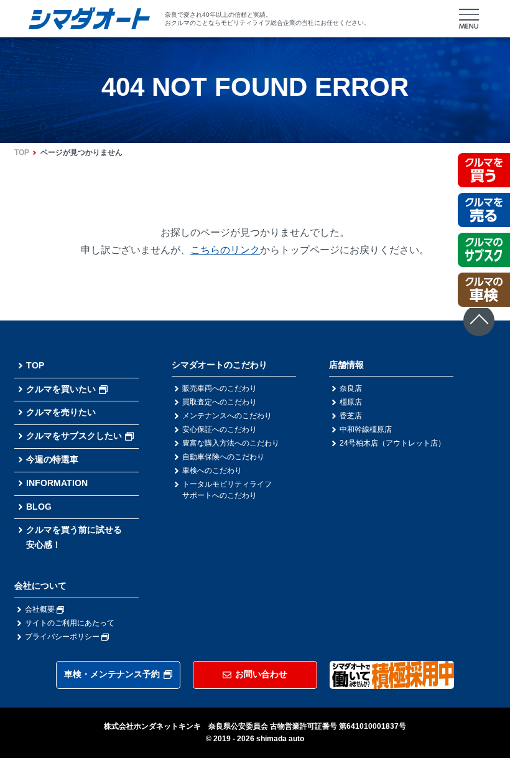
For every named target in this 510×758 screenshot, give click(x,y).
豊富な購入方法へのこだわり (230, 443)
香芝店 (351, 415)
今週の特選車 (52, 459)
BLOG (39, 507)
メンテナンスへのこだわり (227, 415)
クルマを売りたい (61, 412)
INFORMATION (57, 483)
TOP (21, 152)
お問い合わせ (261, 674)
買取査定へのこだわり (219, 402)
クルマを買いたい (61, 389)
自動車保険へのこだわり (223, 456)
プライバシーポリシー (63, 636)
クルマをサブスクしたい (74, 436)
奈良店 (351, 388)
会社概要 (41, 609)
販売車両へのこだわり (219, 388)
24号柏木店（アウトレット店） (392, 443)
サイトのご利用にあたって (69, 623)
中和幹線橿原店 (366, 429)
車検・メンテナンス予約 (112, 674)
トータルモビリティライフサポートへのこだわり (227, 490)
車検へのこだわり (212, 470)
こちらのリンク (225, 250)
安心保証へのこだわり (219, 429)
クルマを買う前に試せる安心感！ (74, 537)
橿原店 (351, 402)
